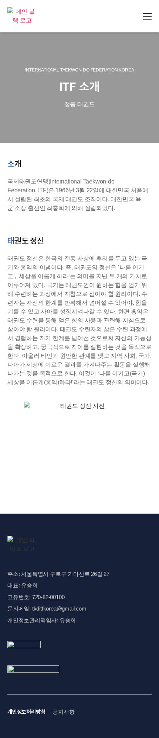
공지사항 (63, 712)
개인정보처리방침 (26, 712)
